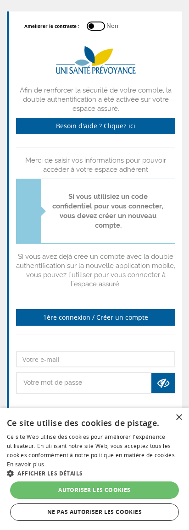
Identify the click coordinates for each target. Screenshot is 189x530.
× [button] (178, 417)
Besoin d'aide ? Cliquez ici (95, 125)
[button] (94, 473)
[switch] (68, 25)
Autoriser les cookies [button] (94, 490)
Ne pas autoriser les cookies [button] (94, 512)
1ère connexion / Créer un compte (95, 317)
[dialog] (94, 469)
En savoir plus (25, 464)
